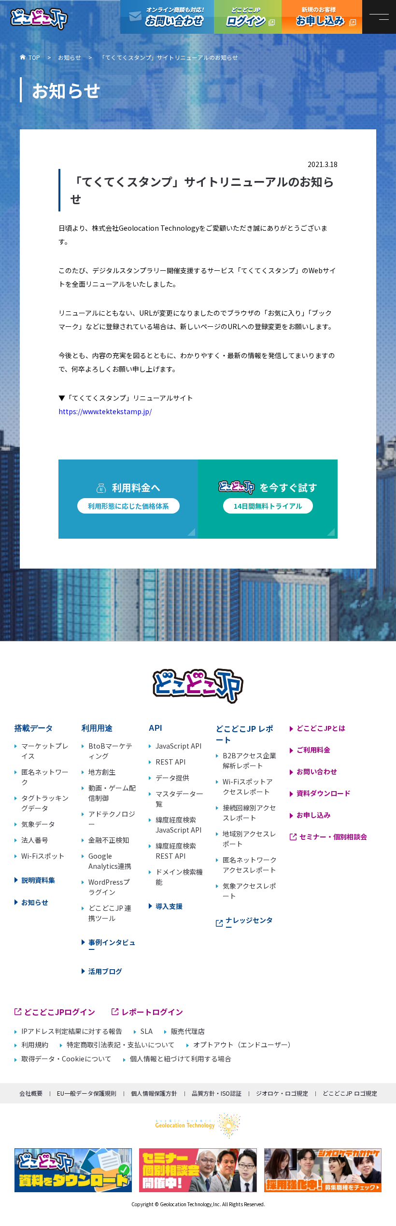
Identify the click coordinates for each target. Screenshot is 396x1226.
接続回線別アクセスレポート (249, 812)
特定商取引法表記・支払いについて (121, 1044)
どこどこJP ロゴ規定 (350, 1093)
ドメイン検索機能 (179, 877)
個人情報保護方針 (154, 1093)
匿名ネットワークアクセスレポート (250, 865)
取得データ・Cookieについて (66, 1058)
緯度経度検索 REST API (176, 851)
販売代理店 (188, 1031)
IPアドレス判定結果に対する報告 (71, 1031)
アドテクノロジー (111, 819)
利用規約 (34, 1044)
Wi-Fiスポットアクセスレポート (248, 786)
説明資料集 (38, 880)
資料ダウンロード (324, 793)
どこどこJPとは (321, 728)
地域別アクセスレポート (249, 839)
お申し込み (313, 815)
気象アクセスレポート (249, 891)
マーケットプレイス (45, 751)
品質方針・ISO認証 (216, 1093)
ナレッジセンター (249, 923)
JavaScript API (178, 746)
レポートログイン (152, 1011)
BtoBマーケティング (110, 751)
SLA (147, 1031)
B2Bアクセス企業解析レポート (249, 760)
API (155, 728)
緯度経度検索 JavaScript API (178, 825)
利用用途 (97, 728)
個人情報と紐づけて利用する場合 (180, 1058)
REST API (170, 761)
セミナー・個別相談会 (333, 836)
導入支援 (169, 906)
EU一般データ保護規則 (86, 1093)
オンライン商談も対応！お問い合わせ (167, 17)
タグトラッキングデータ (45, 803)
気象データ (38, 824)
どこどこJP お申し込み (322, 17)
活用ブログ (105, 971)
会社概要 (30, 1093)
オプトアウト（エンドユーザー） (244, 1044)
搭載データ (33, 728)
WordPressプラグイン (109, 887)
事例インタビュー (112, 945)
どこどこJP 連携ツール (109, 913)
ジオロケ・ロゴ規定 (282, 1093)
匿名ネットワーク (45, 777)
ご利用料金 (313, 749)
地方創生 (101, 772)
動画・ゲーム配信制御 (112, 793)
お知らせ (34, 902)
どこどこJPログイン (248, 17)
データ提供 (172, 777)
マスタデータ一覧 (179, 798)
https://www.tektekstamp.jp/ (105, 411)
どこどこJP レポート (244, 734)
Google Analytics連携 (109, 861)
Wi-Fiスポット (43, 856)
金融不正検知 (108, 840)
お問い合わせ (317, 771)
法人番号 (34, 840)
